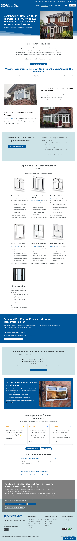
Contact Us (47, 525)
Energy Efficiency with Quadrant (34, 523)
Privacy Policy (30, 527)
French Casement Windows (36, 196)
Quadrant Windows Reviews (34, 521)
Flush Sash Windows (57, 196)
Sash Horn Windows (57, 243)
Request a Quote (48, 521)
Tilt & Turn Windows (18, 243)
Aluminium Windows (18, 286)
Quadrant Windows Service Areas (35, 519)
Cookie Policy (30, 525)
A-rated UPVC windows (11, 118)
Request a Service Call (49, 523)
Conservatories (58, 5)
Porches (65, 5)
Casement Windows (18, 196)
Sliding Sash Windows (38, 243)
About (37, 5)
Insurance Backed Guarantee (51, 519)
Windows (44, 5)
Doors (50, 5)
